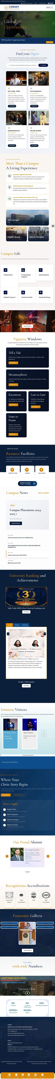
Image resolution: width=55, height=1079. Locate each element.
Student (17, 624)
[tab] (9, 624)
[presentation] (8, 633)
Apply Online (6, 794)
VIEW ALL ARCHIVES (43, 493)
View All (27, 871)
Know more (5, 767)
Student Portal (42, 3)
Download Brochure (18, 794)
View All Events (27, 326)
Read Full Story (16, 522)
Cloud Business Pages (42, 1061)
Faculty (9, 624)
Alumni (35, 3)
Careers (51, 3)
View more (12, 106)
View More (26, 611)
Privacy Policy (13, 1063)
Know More (50, 42)
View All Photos (28, 950)
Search (44, 65)
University (25, 624)
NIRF (21, 899)
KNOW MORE (12, 362)
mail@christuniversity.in (27, 3)
